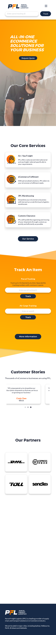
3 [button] (30, 407)
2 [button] (28, 407)
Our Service (28, 238)
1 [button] (25, 407)
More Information (28, 336)
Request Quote (28, 58)
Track (45, 13)
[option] (29, 394)
